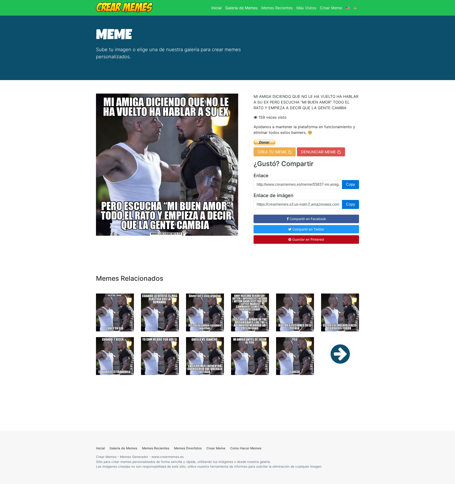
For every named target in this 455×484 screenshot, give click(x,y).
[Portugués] (355, 8)
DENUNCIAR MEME (319, 151)
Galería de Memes (241, 7)
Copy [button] (350, 184)
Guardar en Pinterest (307, 239)
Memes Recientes (277, 7)
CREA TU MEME (273, 151)
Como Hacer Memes (245, 448)
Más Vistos (306, 7)
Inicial (217, 7)
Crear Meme (331, 7)
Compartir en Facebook (307, 219)
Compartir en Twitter (307, 229)
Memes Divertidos (188, 448)
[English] (347, 8)
